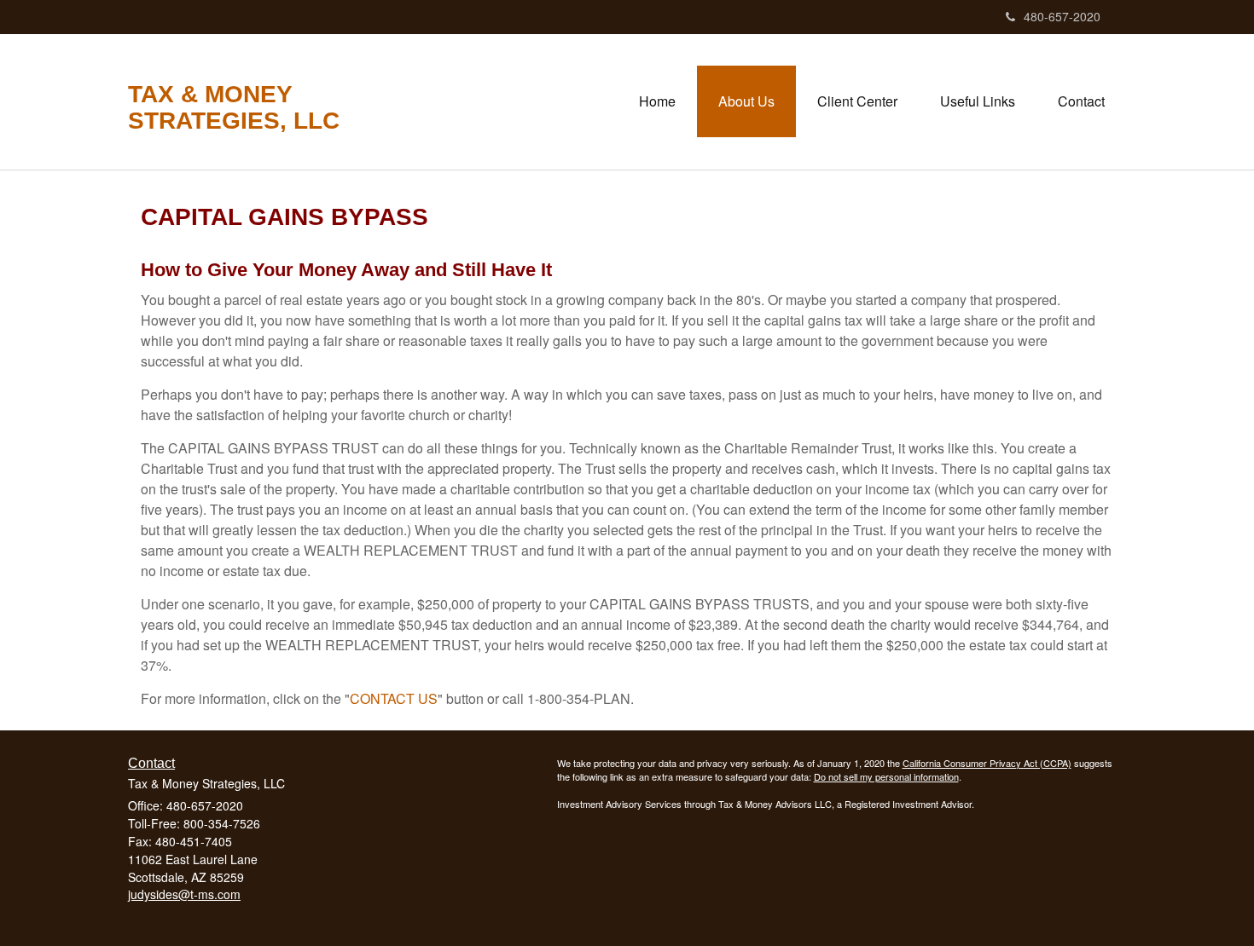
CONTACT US (394, 698)
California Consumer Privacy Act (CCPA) (987, 763)
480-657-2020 (1062, 16)
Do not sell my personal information (886, 776)
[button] (746, 101)
